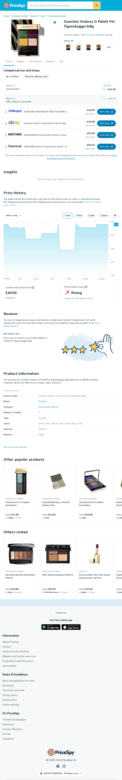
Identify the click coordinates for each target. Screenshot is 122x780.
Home (6, 16)
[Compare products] (54, 22)
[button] (108, 47)
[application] (61, 251)
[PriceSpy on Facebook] (58, 765)
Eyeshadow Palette (57, 16)
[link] (21, 492)
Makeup (33, 16)
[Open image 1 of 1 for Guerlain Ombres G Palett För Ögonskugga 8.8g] (27, 37)
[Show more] (6, 111)
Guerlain (43, 401)
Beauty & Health (19, 16)
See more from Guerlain (15, 447)
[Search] (97, 5)
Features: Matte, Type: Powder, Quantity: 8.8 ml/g (88, 34)
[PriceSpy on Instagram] (64, 765)
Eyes (43, 16)
